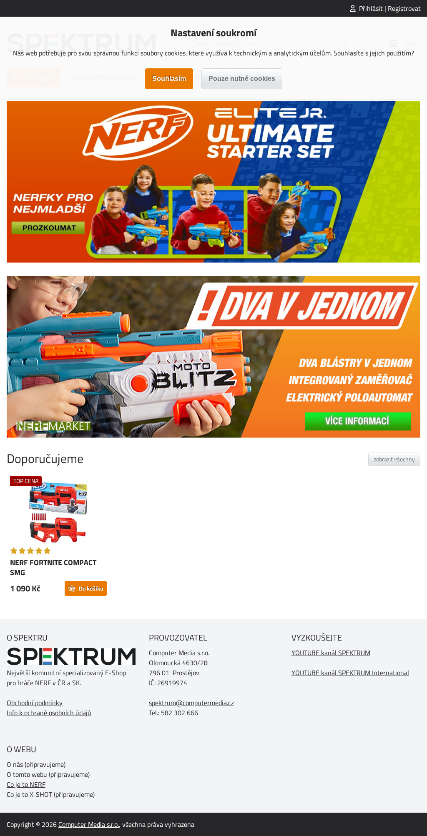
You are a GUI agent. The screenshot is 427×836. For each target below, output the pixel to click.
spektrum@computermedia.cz (191, 703)
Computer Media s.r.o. (88, 824)
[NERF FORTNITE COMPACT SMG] (58, 513)
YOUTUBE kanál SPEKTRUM (330, 653)
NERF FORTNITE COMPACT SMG (53, 567)
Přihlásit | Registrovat (390, 8)
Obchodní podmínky (35, 703)
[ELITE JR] (213, 182)
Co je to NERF (26, 784)
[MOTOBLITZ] (213, 357)
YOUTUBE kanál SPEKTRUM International (350, 673)
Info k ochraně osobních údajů (49, 713)
